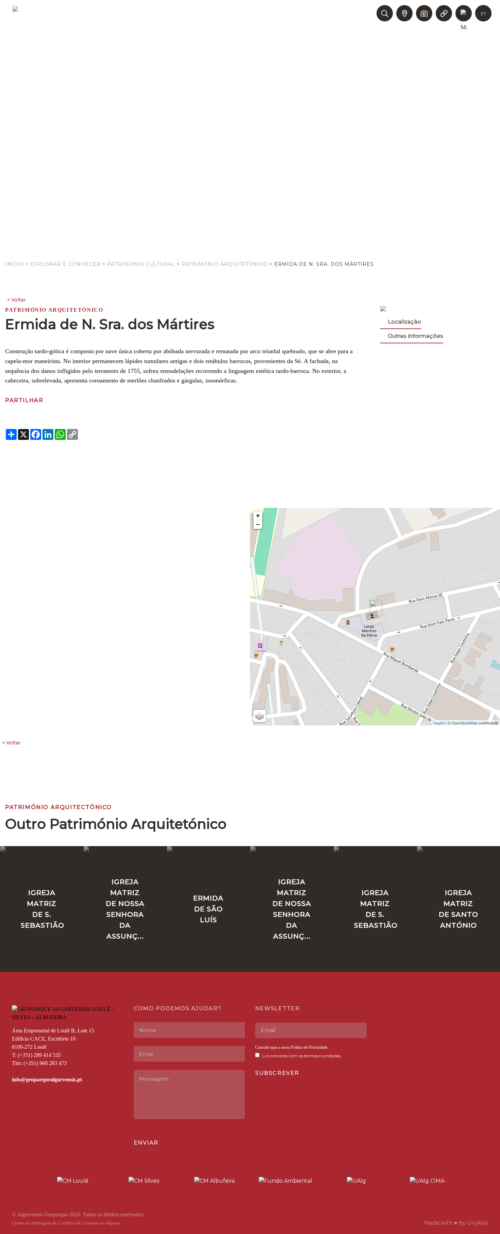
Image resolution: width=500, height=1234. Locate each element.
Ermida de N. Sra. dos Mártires (324, 264)
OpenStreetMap (464, 722)
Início (14, 264)
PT (483, 14)
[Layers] (259, 716)
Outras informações (415, 336)
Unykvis (477, 1223)
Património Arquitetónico (225, 264)
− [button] (258, 524)
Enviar (146, 1142)
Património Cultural (141, 264)
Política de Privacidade (309, 1047)
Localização (404, 322)
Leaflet (439, 722)
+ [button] (258, 515)
